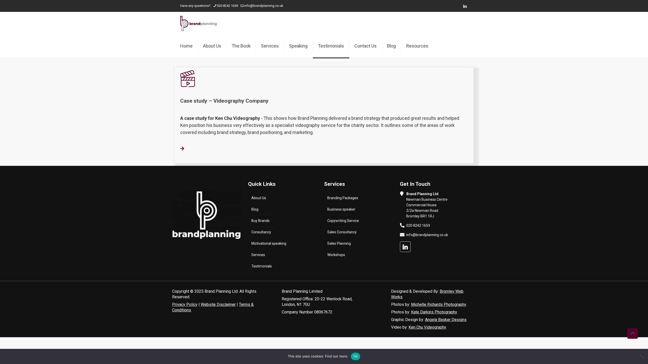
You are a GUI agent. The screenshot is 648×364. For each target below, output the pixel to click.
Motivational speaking (268, 243)
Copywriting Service (343, 221)
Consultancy (261, 232)
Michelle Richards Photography (438, 304)
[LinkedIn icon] (465, 6)
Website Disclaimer (218, 304)
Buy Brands (260, 221)
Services (258, 255)
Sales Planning (339, 243)
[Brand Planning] (198, 23)
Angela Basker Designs (446, 319)
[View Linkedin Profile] (405, 246)
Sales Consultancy (342, 232)
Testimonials (261, 266)
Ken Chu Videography (427, 327)
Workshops (336, 255)
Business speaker (341, 209)
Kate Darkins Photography (434, 312)
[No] (641, 356)
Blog (254, 209)
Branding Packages (342, 198)
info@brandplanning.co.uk (263, 6)
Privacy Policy (184, 304)
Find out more (336, 356)
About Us (258, 198)
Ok (355, 356)
